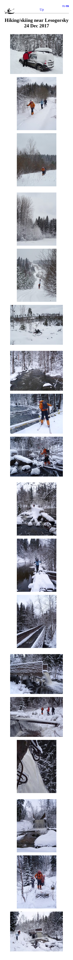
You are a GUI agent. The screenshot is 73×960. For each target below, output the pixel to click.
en (67, 6)
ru (63, 6)
